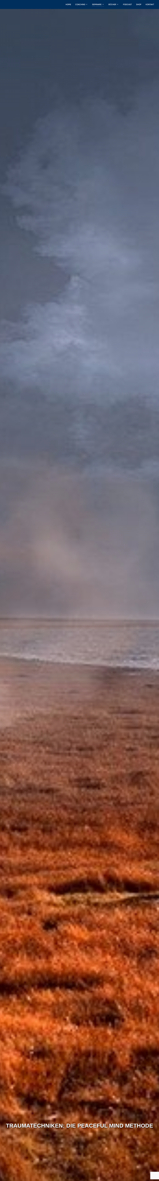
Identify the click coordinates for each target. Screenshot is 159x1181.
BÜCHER (112, 4)
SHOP (138, 4)
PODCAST (127, 4)
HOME (68, 4)
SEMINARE (96, 4)
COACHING (80, 4)
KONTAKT (150, 4)
